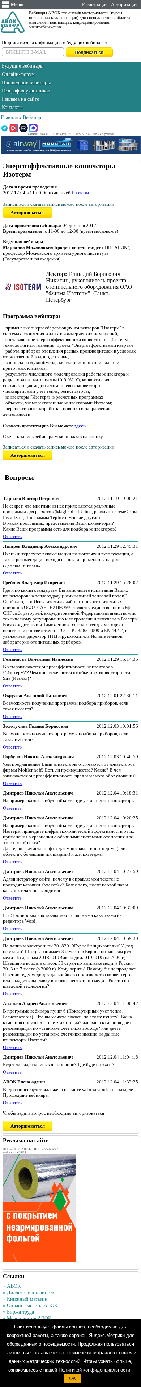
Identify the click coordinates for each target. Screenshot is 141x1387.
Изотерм (80, 192)
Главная (9, 117)
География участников (26, 91)
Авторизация (124, 4)
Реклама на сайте (20, 99)
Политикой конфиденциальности (94, 1369)
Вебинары (33, 117)
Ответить (12, 536)
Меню (17, 4)
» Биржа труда (18, 1312)
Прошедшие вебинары (26, 82)
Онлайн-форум (18, 74)
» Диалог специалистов (28, 1292)
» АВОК (12, 1286)
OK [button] (72, 1378)
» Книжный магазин (25, 1299)
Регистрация (94, 4)
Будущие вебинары (22, 66)
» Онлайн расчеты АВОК (30, 1305)
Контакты (12, 107)
